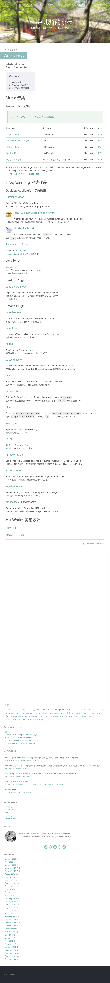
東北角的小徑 (55, 21)
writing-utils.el (13, 470)
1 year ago (36, 760)
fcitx (81, 710)
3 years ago (27, 768)
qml (47, 716)
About (30, 4)
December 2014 (11, 922)
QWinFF (11, 528)
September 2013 (11, 959)
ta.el (8, 375)
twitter (24, 720)
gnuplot (11, 713)
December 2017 (11, 868)
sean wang (9, 773)
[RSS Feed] (99, 4)
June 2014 (9, 938)
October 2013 (10, 956)
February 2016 (11, 898)
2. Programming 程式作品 (21, 84)
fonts (99, 710)
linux (62, 713)
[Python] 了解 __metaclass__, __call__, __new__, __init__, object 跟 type (29, 784)
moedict (58, 334)
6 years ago (60, 784)
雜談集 (8, 731)
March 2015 (9, 913)
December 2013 (11, 950)
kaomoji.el (11, 423)
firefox (86, 710)
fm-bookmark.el (14, 454)
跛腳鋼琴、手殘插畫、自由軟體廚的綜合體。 (55, 28)
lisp (68, 712)
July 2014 (9, 935)
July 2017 (9, 877)
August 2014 (10, 931)
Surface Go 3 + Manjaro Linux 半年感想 (21, 734)
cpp (34, 710)
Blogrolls (61, 4)
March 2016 (9, 895)
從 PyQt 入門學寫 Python (13, 792)
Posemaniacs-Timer (17, 244)
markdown (78, 713)
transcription (10, 719)
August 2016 (10, 886)
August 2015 (10, 907)
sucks (77, 716)
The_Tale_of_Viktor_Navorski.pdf (24, 173)
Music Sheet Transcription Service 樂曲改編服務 (32, 117)
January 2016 (10, 901)
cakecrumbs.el (14, 359)
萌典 (8, 337)
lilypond (56, 713)
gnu (6, 713)
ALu (7, 757)
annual (7, 710)
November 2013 (11, 953)
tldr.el (9, 439)
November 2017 (11, 871)
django (58, 709)
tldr (7, 444)
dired (51, 710)
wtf (42, 719)
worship (37, 720)
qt (51, 716)
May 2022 (9, 862)
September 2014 (11, 928)
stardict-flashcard (24, 228)
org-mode (99, 713)
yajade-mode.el (14, 486)
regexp (62, 716)
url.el (32, 719)
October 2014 (10, 925)
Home (7, 4)
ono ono (8, 765)
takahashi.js (11, 267)
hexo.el (10, 343)
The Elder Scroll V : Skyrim (18, 140)
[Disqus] (55, 587)
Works (41, 4)
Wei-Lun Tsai (10, 781)
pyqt (37, 716)
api (12, 710)
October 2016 (10, 883)
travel (19, 720)
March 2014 (9, 944)
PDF (100, 134)
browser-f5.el (13, 391)
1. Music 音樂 (15, 81)
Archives (18, 4)
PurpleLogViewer (15, 197)
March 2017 (9, 880)
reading (55, 716)
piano (7, 716)
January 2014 (10, 947)
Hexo (31, 350)
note (85, 713)
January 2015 (10, 919)
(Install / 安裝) (12, 299)
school (68, 716)
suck (72, 716)
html (36, 713)
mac (72, 713)
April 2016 (9, 892)
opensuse (91, 713)
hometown (29, 713)
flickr (90, 710)
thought (84, 716)
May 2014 (9, 941)
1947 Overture (12, 146)
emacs (66, 709)
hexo (22, 713)
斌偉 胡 (8, 789)
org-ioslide (12, 502)
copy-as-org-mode (16, 286)
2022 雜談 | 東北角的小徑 (13, 768)
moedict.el (11, 328)
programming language (19, 716)
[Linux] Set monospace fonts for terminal (21, 740)
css (37, 709)
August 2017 (10, 874)
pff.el (8, 407)
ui (28, 720)
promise (31, 716)
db (41, 710)
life (51, 712)
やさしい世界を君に (15, 159)
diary (46, 709)
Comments (90, 543)
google (17, 713)
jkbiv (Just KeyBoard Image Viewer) (34, 212)
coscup (29, 710)
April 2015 (9, 910)
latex (46, 713)
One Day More (12, 153)
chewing (22, 710)
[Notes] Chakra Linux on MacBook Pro (20, 743)
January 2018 (10, 865)
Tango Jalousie (12, 134)
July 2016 (9, 889)
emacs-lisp (75, 710)
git (103, 710)
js (43, 713)
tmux (90, 716)
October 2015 (10, 904)
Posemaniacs (22, 250)
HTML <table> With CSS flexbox (18, 737)
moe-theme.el (13, 312)
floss (94, 710)
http (40, 713)
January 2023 (10, 859)
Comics (74, 4)
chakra (16, 710)
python (42, 716)
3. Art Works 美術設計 (19, 88)
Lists (50, 4)
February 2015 (11, 916)
